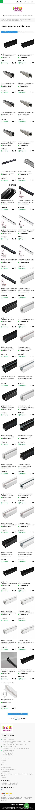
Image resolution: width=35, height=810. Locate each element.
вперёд (23, 718)
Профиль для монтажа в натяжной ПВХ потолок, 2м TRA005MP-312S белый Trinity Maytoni (25, 172)
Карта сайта (30, 808)
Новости (3, 760)
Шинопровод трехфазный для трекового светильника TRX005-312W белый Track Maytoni (26, 113)
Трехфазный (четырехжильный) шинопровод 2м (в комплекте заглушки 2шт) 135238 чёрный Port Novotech (26, 201)
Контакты (3, 777)
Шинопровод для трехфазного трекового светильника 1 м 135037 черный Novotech (8, 172)
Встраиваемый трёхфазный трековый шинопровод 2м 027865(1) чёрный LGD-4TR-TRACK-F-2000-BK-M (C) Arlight (9, 377)
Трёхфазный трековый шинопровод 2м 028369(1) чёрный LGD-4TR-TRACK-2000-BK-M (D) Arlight (9, 436)
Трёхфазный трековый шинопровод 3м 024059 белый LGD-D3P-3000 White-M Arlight (26, 289)
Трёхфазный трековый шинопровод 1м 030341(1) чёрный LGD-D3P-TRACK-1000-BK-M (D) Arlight (26, 465)
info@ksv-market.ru (8, 739)
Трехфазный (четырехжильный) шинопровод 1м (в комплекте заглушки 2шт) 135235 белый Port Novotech (26, 230)
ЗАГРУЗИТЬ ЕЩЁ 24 (17, 714)
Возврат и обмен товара (8, 769)
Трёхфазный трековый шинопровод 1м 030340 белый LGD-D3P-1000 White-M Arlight (8, 465)
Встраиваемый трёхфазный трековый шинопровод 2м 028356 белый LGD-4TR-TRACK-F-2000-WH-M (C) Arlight (25, 553)
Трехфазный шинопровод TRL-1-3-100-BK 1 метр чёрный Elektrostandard (8, 54)
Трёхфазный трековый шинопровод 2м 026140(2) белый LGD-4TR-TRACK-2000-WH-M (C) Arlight (25, 348)
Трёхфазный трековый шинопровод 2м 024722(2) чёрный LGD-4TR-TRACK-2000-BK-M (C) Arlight (9, 318)
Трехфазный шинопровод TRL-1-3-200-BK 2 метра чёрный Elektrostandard (26, 54)
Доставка (3, 765)
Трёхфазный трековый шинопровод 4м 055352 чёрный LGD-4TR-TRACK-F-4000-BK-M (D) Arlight (25, 582)
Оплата (3, 762)
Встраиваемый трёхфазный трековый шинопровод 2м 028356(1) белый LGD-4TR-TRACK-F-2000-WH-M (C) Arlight (25, 377)
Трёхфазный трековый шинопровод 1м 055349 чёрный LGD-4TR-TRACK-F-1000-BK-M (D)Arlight (9, 582)
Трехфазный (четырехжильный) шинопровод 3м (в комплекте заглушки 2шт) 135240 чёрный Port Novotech (9, 289)
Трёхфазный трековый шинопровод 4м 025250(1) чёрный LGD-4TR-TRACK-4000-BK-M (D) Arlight (9, 348)
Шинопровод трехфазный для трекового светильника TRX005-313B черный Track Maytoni (8, 142)
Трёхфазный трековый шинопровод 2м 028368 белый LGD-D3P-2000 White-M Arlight (26, 406)
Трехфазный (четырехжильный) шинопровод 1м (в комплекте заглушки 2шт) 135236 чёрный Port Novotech (9, 260)
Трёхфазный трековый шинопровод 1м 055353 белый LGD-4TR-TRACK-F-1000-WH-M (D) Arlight (8, 612)
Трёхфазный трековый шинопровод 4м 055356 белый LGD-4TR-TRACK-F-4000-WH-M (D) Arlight (26, 641)
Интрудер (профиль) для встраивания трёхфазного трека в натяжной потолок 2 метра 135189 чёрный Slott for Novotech (8, 201)
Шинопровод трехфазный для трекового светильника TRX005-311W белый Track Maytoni (26, 84)
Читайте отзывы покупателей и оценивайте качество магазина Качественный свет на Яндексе (17, 799)
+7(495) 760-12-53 (7, 735)
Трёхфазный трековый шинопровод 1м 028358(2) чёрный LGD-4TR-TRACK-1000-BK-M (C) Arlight (8, 406)
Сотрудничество (6, 767)
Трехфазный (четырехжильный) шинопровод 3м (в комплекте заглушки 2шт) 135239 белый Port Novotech (9, 230)
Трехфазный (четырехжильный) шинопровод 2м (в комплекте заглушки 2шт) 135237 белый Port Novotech (26, 260)
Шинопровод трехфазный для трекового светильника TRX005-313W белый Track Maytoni (26, 142)
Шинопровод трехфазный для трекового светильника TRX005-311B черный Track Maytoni (8, 84)
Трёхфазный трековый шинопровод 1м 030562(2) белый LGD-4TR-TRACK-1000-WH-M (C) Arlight (8, 494)
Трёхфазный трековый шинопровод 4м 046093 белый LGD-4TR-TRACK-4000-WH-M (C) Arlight (26, 524)
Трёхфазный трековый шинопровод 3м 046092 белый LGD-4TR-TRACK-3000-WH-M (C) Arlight (8, 524)
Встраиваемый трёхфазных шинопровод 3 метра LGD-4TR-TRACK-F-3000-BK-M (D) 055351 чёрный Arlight (9, 670)
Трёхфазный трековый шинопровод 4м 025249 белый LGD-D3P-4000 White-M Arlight (26, 318)
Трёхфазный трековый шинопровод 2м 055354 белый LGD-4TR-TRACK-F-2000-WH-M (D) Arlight (26, 612)
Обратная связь (5, 771)
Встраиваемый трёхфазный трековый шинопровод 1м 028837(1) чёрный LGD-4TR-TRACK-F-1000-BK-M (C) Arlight (26, 436)
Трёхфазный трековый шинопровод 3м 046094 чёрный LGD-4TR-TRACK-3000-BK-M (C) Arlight (9, 553)
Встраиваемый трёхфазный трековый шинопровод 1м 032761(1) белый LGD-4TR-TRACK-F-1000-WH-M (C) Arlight (25, 494)
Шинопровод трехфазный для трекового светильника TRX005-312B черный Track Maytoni (8, 113)
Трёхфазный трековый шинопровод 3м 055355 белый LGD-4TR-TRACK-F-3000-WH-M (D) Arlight (9, 641)
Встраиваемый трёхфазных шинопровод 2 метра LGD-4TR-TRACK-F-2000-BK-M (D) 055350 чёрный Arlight (26, 670)
